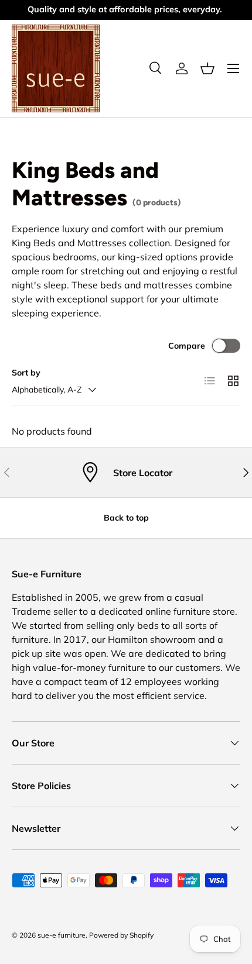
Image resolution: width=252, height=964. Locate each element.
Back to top (126, 517)
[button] (207, 68)
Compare (186, 345)
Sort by (26, 372)
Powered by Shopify (121, 935)
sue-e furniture (62, 935)
